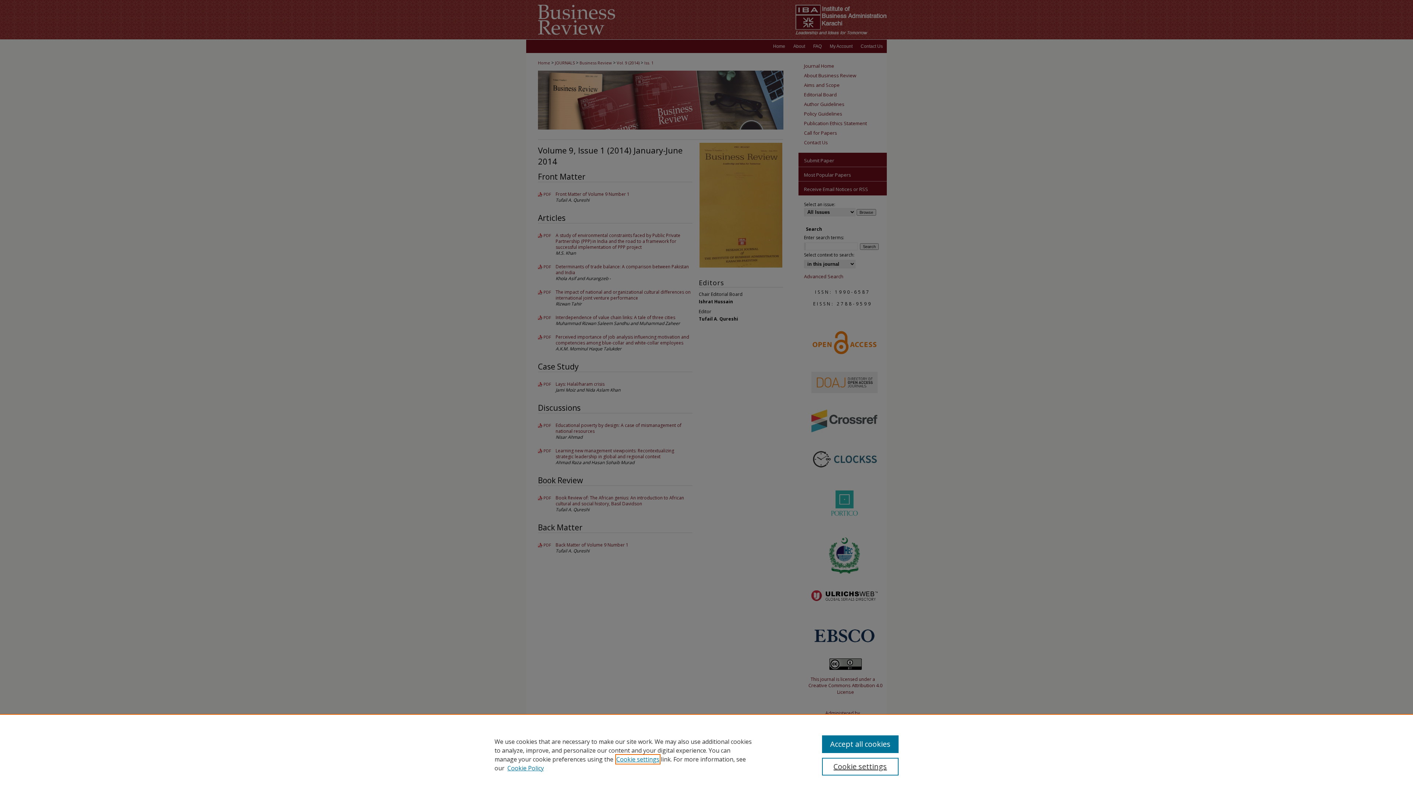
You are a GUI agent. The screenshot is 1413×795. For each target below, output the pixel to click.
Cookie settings (637, 759)
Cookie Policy (525, 768)
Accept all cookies (860, 744)
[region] (706, 754)
